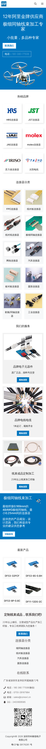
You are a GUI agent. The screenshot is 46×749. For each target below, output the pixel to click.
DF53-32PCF (12, 575)
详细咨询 (9, 534)
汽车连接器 (34, 260)
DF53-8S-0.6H (34, 575)
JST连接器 (33, 119)
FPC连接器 (12, 209)
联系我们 (9, 45)
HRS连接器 (12, 119)
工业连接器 (34, 312)
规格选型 (23, 379)
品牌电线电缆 (23, 420)
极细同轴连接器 (34, 234)
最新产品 (23, 550)
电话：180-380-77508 (17, 54)
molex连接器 (34, 144)
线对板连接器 (34, 209)
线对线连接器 (12, 234)
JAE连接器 (12, 144)
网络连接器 (12, 260)
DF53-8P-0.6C (12, 600)
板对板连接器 (12, 286)
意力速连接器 (12, 169)
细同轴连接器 (23, 648)
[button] (35, 4)
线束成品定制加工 (23, 473)
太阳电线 (33, 169)
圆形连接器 (34, 286)
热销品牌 (23, 96)
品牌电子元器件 (23, 366)
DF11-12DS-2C (34, 601)
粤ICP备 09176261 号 (21, 744)
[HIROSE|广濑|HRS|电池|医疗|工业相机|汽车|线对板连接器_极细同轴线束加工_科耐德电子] (3, 4)
